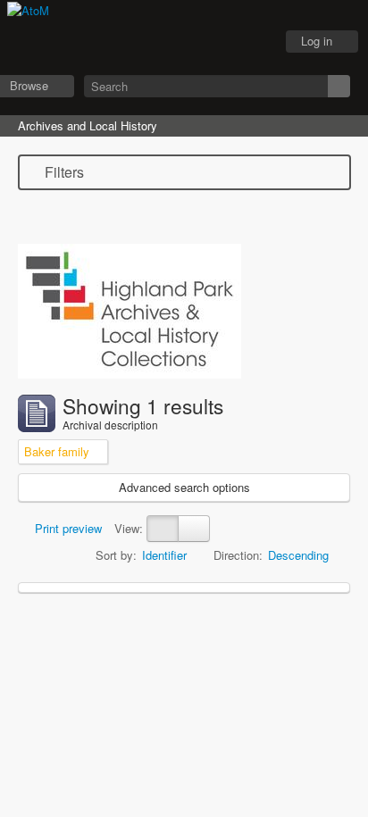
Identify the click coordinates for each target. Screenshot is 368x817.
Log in (316, 40)
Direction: (238, 554)
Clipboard (163, 42)
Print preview (66, 528)
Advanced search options (184, 487)
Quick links (252, 42)
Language (208, 42)
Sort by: (116, 554)
